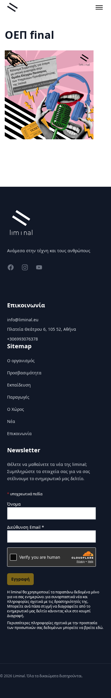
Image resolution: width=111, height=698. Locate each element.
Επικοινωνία (19, 433)
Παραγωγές (18, 397)
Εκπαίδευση (19, 385)
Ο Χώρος (15, 409)
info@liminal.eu (22, 319)
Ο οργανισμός (21, 360)
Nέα (11, 421)
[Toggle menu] (99, 7)
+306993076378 (22, 339)
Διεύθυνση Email (25, 527)
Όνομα (14, 504)
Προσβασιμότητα (24, 373)
